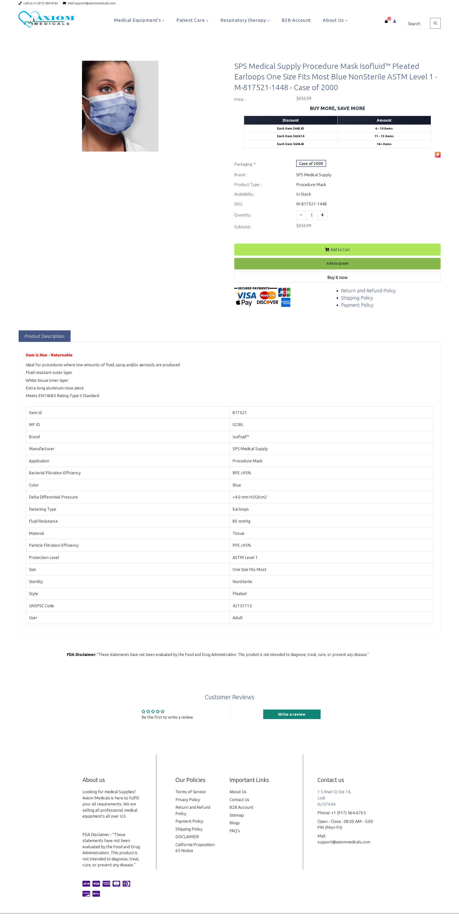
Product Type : (247, 184)
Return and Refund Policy (368, 290)
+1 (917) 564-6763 (348, 812)
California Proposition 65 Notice (195, 847)
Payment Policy (357, 305)
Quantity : (243, 215)
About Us (334, 20)
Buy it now (337, 277)
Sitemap (237, 815)
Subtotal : (243, 226)
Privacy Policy (187, 799)
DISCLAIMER (187, 836)
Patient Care (191, 20)
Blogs (235, 822)
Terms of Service (190, 791)
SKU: (238, 204)
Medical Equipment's (138, 20)
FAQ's (235, 830)
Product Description (45, 336)
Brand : (240, 174)
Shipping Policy (357, 297)
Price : (239, 99)
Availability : (244, 194)
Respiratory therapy (243, 20)
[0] (386, 21)
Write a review (292, 714)
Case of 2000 (311, 163)
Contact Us (239, 799)
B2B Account (296, 20)
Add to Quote (337, 263)
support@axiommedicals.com (94, 3)
